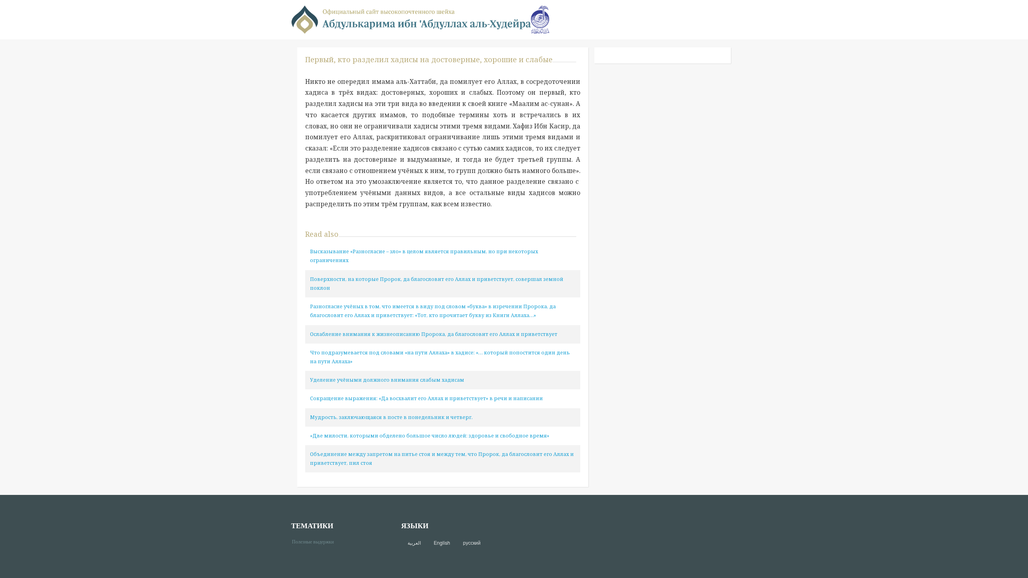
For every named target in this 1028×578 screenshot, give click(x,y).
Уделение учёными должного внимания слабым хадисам (387, 380)
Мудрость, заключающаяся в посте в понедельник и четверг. (391, 417)
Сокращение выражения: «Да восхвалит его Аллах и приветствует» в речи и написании (426, 398)
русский (472, 542)
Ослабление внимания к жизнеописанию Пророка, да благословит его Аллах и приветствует (433, 334)
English (442, 542)
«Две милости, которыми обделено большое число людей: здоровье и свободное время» (429, 435)
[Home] (411, 19)
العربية (414, 542)
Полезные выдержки (316, 541)
